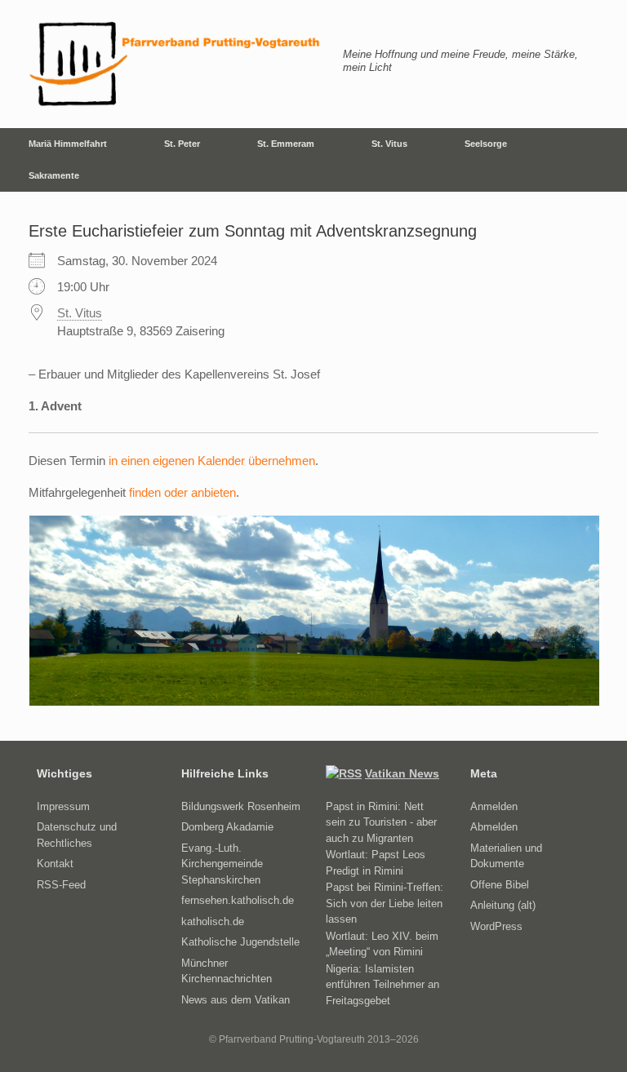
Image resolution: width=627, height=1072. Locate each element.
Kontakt (55, 863)
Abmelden (494, 827)
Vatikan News (402, 773)
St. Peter (182, 143)
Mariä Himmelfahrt (68, 143)
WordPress (496, 926)
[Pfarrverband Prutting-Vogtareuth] (175, 64)
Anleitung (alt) (503, 905)
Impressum (63, 806)
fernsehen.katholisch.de (237, 900)
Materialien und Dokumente (506, 856)
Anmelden (494, 806)
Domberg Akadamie (227, 827)
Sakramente (54, 175)
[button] (603, 160)
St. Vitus (389, 143)
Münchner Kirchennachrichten (226, 971)
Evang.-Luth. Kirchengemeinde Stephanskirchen (222, 864)
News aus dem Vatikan (235, 1000)
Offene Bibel (499, 885)
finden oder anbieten (182, 492)
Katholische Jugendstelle (240, 942)
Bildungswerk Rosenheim (240, 806)
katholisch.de (212, 921)
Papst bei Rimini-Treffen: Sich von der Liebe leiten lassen (384, 903)
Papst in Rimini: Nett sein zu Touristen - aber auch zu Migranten (381, 822)
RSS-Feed (61, 885)
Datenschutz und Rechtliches (77, 835)
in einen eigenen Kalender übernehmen (212, 460)
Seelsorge (486, 143)
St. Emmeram (285, 143)
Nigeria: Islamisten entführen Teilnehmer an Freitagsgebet (382, 985)
